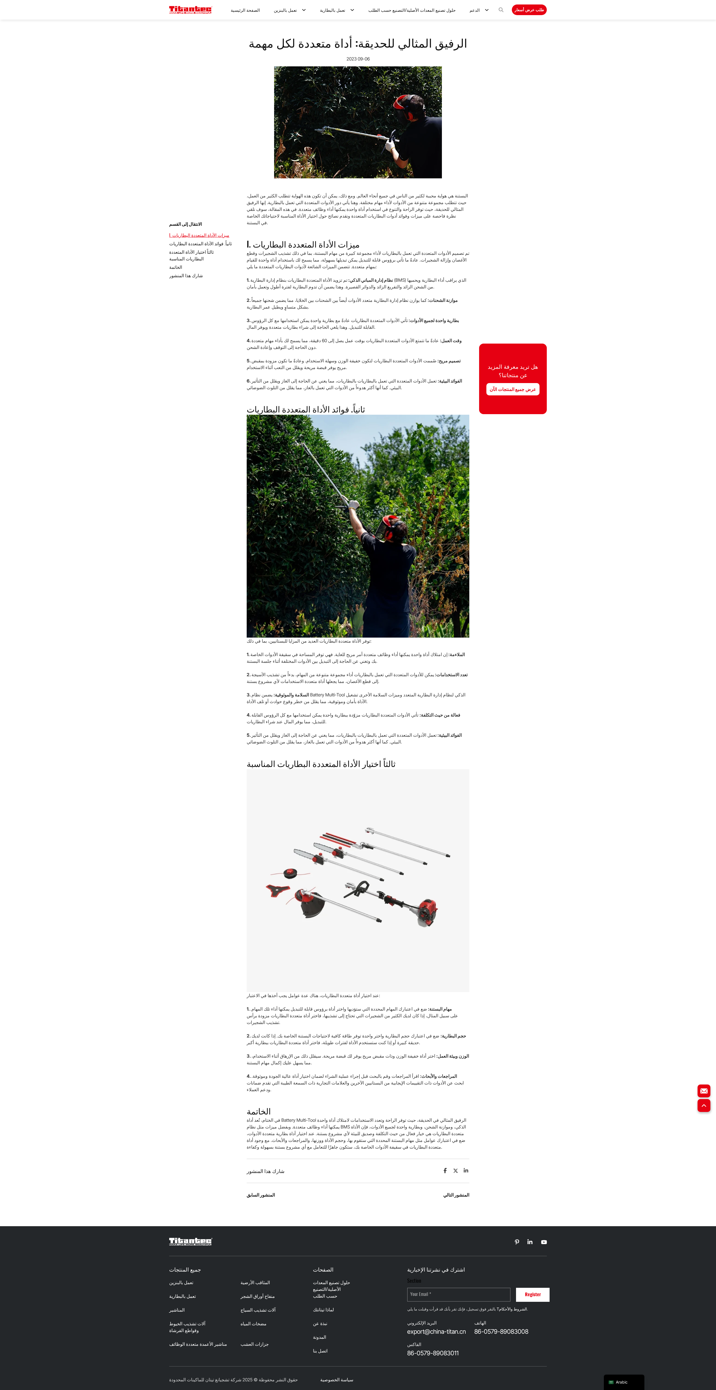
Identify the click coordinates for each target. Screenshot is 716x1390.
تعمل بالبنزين (285, 10)
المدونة (319, 1337)
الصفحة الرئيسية (245, 10)
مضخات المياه (254, 1324)
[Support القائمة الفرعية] (486, 10)
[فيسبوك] (445, 1170)
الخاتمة (175, 267)
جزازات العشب (255, 1344)
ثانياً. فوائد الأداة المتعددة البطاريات (200, 244)
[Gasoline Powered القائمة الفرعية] (303, 10)
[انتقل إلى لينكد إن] (517, 1242)
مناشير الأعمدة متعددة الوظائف (198, 1344)
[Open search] (501, 9)
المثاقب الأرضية (255, 1283)
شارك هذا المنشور (186, 276)
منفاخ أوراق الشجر (258, 1296)
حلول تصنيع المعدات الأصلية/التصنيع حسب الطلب (412, 10)
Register (533, 1295)
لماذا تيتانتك (323, 1310)
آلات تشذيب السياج (258, 1310)
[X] (455, 1170)
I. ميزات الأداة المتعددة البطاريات (199, 235)
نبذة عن (320, 1323)
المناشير (177, 1310)
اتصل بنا (320, 1351)
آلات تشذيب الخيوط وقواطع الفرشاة (187, 1327)
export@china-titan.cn (436, 1331)
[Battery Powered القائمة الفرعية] (352, 10)
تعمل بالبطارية (332, 10)
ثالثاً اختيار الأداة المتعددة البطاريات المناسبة (191, 255)
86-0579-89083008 (501, 1331)
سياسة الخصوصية (336, 1379)
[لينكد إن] (466, 1170)
